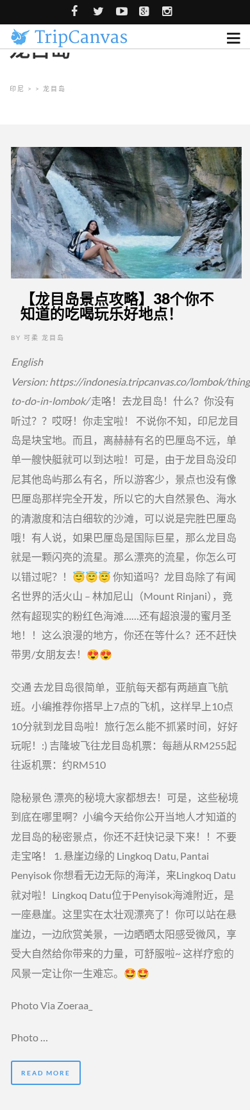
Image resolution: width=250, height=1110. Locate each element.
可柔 (31, 337)
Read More (46, 1073)
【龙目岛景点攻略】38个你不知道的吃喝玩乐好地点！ (117, 305)
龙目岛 (53, 337)
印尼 (17, 88)
